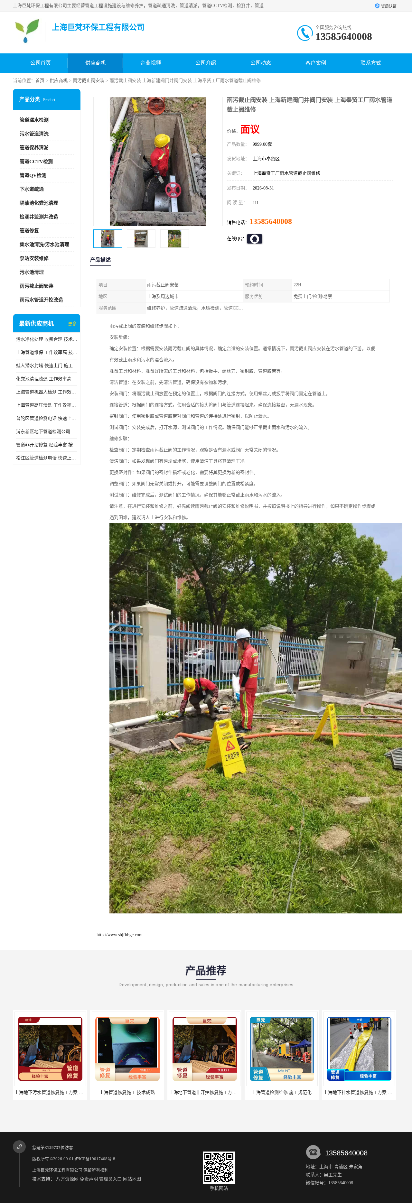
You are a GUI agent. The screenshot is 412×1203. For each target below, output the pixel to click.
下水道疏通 (32, 189)
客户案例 (315, 63)
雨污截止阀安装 (88, 80)
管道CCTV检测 (36, 161)
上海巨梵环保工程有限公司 (57, 1170)
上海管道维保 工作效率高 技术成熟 (46, 352)
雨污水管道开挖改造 (41, 299)
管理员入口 (110, 1179)
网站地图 (132, 1179)
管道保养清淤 (34, 147)
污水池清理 (32, 272)
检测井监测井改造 (39, 216)
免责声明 (89, 1179)
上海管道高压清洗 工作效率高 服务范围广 (46, 405)
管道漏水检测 (34, 120)
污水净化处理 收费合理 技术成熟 (46, 339)
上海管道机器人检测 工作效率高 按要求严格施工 (46, 392)
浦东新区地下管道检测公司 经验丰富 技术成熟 (46, 431)
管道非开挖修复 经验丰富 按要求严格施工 (46, 444)
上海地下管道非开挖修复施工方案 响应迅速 (135, 1092)
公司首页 (40, 63)
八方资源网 (67, 1179)
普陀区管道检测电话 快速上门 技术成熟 (46, 418)
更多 (72, 323)
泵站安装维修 (34, 258)
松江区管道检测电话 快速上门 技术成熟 (46, 458)
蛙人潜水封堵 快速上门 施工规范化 (46, 365)
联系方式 (370, 63)
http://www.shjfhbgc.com (120, 934)
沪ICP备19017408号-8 (95, 1158)
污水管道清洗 (34, 133)
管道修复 (29, 230)
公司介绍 (205, 63)
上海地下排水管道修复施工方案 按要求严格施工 (294, 1092)
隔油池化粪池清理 (39, 203)
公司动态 (260, 63)
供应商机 (95, 63)
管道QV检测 (33, 175)
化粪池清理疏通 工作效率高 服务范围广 (46, 378)
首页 (39, 80)
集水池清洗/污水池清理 (44, 244)
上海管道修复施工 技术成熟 (50, 1092)
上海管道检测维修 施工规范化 (204, 1092)
